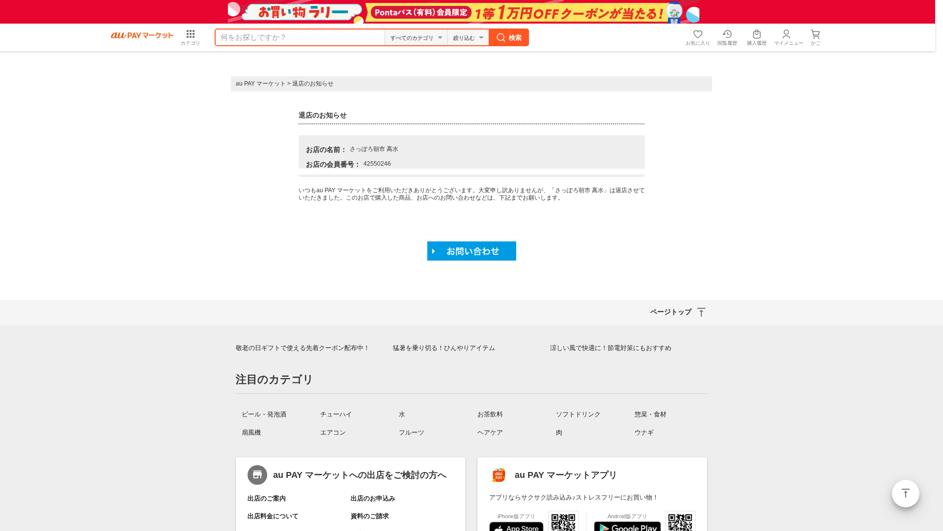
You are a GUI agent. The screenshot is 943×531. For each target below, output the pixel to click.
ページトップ (905, 493)
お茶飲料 (490, 414)
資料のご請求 (370, 516)
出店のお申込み (373, 498)
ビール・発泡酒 (264, 414)
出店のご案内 (267, 498)
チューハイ (336, 414)
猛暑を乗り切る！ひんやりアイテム (444, 348)
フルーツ (411, 432)
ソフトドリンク (578, 414)
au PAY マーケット (261, 83)
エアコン (333, 432)
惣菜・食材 (650, 414)
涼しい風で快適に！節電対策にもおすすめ (610, 348)
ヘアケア (490, 432)
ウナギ (644, 432)
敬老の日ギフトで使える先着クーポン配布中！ (303, 348)
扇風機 (251, 432)
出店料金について (273, 516)
